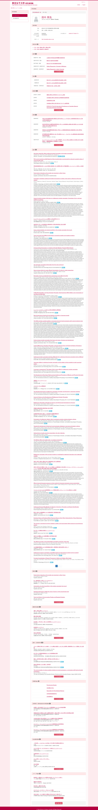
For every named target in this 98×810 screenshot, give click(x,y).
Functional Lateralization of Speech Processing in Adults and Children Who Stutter (52, 558)
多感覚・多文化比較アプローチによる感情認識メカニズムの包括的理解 (50, 707)
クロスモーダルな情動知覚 (40, 386)
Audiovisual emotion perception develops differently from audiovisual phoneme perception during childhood (58, 357)
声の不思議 (36, 764)
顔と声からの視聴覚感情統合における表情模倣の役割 (46, 653)
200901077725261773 (73, 33)
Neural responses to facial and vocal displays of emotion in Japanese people (51, 315)
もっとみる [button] (59, 71)
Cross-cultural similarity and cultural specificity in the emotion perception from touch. (53, 230)
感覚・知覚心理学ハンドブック (41, 610)
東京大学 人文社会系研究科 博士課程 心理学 (56, 80)
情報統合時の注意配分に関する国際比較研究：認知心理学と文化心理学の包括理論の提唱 (54, 713)
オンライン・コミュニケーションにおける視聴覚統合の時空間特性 (49, 724)
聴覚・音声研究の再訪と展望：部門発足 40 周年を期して (46, 659)
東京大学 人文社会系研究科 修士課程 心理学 (56, 83)
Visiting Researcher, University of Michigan (56, 66)
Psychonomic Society (52, 685)
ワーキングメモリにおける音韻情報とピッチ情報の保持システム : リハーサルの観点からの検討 (55, 490)
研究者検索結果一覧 (37, 12)
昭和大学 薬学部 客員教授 (52, 60)
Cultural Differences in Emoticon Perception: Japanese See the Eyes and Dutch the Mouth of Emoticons (58, 345)
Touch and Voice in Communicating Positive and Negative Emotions (49, 597)
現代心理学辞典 (37, 633)
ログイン (83, 2)
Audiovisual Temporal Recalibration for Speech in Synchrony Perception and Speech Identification (56, 507)
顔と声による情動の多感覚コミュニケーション (44, 530)
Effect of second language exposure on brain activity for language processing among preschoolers (56, 483)
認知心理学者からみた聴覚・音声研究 (42, 664)
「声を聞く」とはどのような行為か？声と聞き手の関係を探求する (49, 743)
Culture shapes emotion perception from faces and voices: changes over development (54, 340)
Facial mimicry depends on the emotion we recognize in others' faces (49, 173)
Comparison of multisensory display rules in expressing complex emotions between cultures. (55, 419)
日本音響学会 (50, 696)
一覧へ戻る (59, 803)
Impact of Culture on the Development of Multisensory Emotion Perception (51, 397)
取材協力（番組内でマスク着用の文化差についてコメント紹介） (48, 777)
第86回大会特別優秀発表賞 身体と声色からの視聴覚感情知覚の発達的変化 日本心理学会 (62, 130)
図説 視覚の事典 (37, 616)
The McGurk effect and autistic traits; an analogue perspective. (48, 440)
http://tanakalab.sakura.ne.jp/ (48, 39)
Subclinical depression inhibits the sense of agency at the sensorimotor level (51, 591)
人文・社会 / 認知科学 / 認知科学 (41, 49)
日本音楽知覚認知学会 (52, 693)
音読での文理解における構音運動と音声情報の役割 (45, 536)
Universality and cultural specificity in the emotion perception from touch (50, 586)
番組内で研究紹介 (38, 781)
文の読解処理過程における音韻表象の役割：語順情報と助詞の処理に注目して (51, 547)
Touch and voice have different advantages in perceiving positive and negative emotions (54, 235)
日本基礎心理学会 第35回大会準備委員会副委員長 (58, 97)
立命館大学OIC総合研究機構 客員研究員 (56, 57)
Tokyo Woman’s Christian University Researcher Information (24, 5)
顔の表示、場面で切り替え (40, 786)
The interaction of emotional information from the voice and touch (49, 264)
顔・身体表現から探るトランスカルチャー (43, 580)
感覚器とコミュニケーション (40, 380)
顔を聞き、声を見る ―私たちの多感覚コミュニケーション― (47, 621)
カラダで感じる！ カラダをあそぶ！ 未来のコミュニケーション (48, 748)
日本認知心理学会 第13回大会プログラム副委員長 (58, 103)
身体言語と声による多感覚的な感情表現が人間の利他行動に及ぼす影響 (50, 224)
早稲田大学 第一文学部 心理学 (53, 85)
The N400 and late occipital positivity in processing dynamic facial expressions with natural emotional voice (58, 321)
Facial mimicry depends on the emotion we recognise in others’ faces (49, 575)
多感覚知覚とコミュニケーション (41, 753)
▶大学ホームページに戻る (16, 8)
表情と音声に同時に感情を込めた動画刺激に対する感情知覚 (47, 461)
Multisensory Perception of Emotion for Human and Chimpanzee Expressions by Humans (54, 402)
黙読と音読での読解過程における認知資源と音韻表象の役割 (47, 512)
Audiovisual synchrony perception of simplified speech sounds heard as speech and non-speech (56, 552)
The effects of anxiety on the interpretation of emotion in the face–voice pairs (51, 541)
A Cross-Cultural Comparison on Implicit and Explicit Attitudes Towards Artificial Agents (53, 247)
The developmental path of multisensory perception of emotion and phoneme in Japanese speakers (57, 391)
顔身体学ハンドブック (39, 627)
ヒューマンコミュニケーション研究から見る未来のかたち (47, 219)
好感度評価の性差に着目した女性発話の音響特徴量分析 (46, 413)
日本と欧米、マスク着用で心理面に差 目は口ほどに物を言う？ (48, 794)
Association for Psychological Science (55, 690)
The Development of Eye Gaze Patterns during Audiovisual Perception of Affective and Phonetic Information (58, 375)
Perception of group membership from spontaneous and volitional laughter (51, 275)
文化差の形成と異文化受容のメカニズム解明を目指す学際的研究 (48, 718)
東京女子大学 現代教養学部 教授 (54, 63)
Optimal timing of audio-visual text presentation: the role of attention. (49, 433)
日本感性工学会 (50, 688)
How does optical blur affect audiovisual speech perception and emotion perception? (53, 153)
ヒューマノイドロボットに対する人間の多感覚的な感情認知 (47, 310)
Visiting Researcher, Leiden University (55, 69)
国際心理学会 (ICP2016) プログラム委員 (56, 94)
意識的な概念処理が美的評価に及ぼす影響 (43, 408)
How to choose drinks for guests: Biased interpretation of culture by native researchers (53, 270)
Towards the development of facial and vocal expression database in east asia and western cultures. (57, 426)
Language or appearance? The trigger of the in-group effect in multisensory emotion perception (56, 369)
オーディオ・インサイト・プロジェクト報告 (44, 790)
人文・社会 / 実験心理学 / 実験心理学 (42, 47)
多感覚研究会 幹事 (51, 100)
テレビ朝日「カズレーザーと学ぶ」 (42, 759)
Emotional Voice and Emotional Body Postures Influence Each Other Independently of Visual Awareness (58, 518)
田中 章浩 (47, 17)
